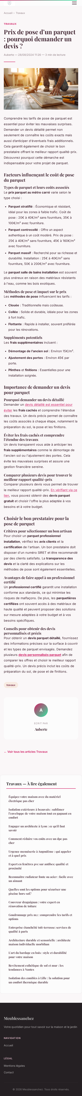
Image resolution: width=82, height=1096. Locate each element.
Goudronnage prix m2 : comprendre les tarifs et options (40, 917)
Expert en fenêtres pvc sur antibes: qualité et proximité (38, 866)
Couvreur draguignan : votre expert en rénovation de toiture (34, 904)
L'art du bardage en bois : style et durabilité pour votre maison (38, 955)
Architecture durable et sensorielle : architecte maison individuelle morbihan (40, 942)
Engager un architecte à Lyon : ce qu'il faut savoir (37, 828)
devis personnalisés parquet (39, 655)
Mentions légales (14, 1065)
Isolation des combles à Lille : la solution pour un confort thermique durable (39, 980)
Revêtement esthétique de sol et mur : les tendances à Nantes (36, 967)
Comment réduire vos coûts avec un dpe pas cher (38, 841)
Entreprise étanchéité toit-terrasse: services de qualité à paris (40, 929)
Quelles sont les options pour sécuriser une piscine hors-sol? (37, 891)
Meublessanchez (19, 1018)
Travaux (20, 12)
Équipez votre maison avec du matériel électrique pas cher (35, 799)
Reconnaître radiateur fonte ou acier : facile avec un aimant (41, 879)
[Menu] (74, 3)
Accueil (8, 12)
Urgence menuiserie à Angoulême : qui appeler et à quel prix (40, 853)
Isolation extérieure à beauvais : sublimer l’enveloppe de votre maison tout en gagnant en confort (40, 814)
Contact (9, 1072)
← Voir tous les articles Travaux (26, 752)
